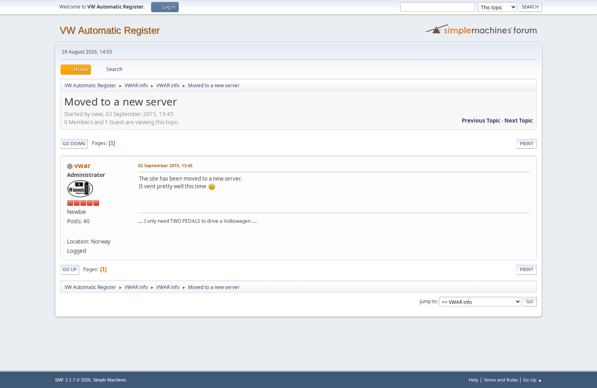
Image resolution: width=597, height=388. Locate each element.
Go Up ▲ (532, 380)
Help (473, 380)
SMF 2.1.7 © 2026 (73, 379)
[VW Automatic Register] (70, 231)
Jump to (428, 301)
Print (526, 143)
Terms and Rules (501, 380)
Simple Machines (109, 379)
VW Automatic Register (110, 30)
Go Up (70, 269)
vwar (82, 165)
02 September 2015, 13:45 (165, 165)
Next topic (518, 120)
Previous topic (481, 120)
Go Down (74, 143)
